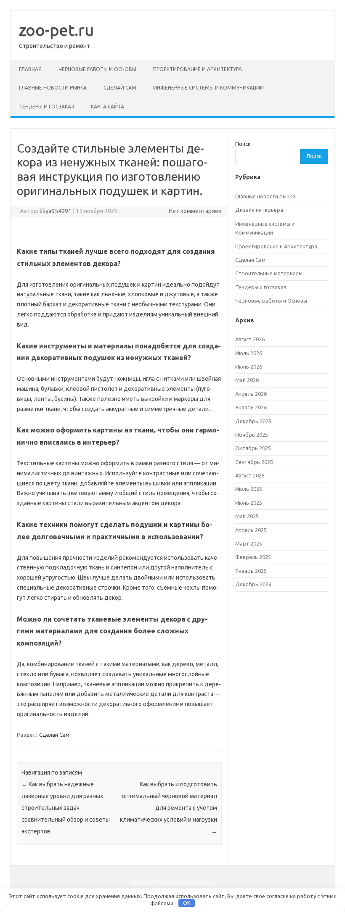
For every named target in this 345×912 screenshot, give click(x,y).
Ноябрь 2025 (251, 435)
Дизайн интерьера (259, 210)
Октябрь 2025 (253, 448)
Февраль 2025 (253, 557)
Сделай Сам (120, 87)
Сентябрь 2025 (254, 462)
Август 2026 (250, 339)
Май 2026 (247, 380)
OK (187, 903)
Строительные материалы (269, 273)
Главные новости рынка (53, 87)
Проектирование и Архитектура (197, 69)
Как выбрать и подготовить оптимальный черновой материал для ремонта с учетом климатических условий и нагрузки (168, 808)
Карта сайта (107, 106)
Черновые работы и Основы (97, 69)
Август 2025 (250, 475)
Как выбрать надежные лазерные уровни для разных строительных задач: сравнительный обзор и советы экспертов (65, 808)
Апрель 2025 (251, 530)
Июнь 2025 (248, 503)
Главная (30, 69)
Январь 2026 (251, 407)
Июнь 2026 (248, 366)
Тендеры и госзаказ (46, 106)
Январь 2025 (251, 571)
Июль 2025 (248, 489)
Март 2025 (248, 543)
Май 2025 (247, 516)
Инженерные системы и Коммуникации (208, 87)
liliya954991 (56, 211)
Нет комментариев (195, 211)
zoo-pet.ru (56, 30)
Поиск (243, 144)
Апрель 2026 (251, 394)
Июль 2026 (248, 353)
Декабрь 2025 (253, 421)
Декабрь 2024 (253, 584)
